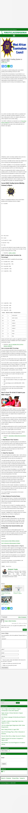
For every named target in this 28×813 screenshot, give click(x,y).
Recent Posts (8, 566)
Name (3, 649)
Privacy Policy (15, 778)
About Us (3, 778)
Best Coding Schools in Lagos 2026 (10, 729)
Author (3, 566)
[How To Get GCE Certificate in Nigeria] (18, 588)
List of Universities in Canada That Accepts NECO (5, 593)
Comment (3, 638)
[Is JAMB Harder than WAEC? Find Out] (6, 599)
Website (3, 656)
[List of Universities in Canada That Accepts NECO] (6, 588)
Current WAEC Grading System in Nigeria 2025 (11, 60)
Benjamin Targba (13, 569)
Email (2, 652)
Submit (4, 763)
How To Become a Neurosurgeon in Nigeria (10, 543)
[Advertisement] (14, 14)
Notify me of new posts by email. (10, 665)
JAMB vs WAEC (12, 252)
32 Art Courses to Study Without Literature (10, 540)
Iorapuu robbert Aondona (10, 621)
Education (4, 62)
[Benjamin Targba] (4, 573)
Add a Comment (22, 617)
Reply (24, 629)
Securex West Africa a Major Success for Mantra (13, 736)
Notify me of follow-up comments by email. (12, 663)
